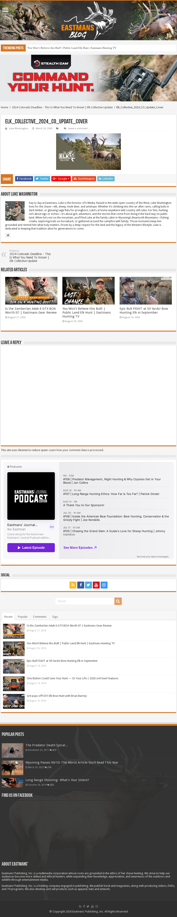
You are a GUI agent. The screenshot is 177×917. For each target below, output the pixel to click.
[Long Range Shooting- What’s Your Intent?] (12, 782)
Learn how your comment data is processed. (76, 450)
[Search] (118, 601)
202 (52, 784)
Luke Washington (18, 128)
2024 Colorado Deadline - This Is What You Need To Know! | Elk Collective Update (62, 107)
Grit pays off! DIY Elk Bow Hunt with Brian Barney (57, 695)
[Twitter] (88, 585)
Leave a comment (78, 128)
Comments (39, 616)
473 (54, 750)
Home (4, 107)
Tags (55, 616)
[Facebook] (80, 585)
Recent (8, 616)
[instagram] (104, 585)
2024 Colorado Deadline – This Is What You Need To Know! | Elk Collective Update (30, 256)
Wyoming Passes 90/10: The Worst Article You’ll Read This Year (72, 762)
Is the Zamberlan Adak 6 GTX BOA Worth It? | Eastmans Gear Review (31, 310)
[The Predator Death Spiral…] (12, 750)
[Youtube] (96, 585)
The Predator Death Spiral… (46, 745)
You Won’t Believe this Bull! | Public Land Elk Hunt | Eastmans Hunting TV (86, 312)
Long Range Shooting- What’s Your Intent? (57, 780)
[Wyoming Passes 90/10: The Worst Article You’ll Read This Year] (12, 768)
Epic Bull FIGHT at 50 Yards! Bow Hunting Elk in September (63, 47)
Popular (23, 616)
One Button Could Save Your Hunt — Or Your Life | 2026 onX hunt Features (72, 678)
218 (49, 767)
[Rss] (73, 585)
